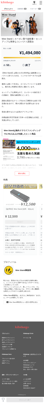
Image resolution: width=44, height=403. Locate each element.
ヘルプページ (27, 381)
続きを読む (22, 173)
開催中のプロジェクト (8, 338)
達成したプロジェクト (8, 342)
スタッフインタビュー (29, 362)
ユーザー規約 (6, 379)
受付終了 (20, 222)
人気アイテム (6, 361)
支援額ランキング (7, 346)
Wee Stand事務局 (23, 270)
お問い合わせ (27, 383)
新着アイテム (6, 363)
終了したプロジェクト (8, 340)
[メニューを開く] (40, 3)
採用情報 (25, 386)
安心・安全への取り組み (30, 369)
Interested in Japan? (29, 388)
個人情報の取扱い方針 (8, 383)
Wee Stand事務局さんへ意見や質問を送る (23, 302)
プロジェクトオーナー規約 (9, 381)
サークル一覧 (27, 338)
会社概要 (25, 360)
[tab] (22, 9)
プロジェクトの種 (7, 344)
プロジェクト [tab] (8, 9)
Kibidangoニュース (28, 365)
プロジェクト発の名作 (8, 358)
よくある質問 (27, 379)
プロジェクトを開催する (9, 349)
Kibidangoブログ (28, 367)
